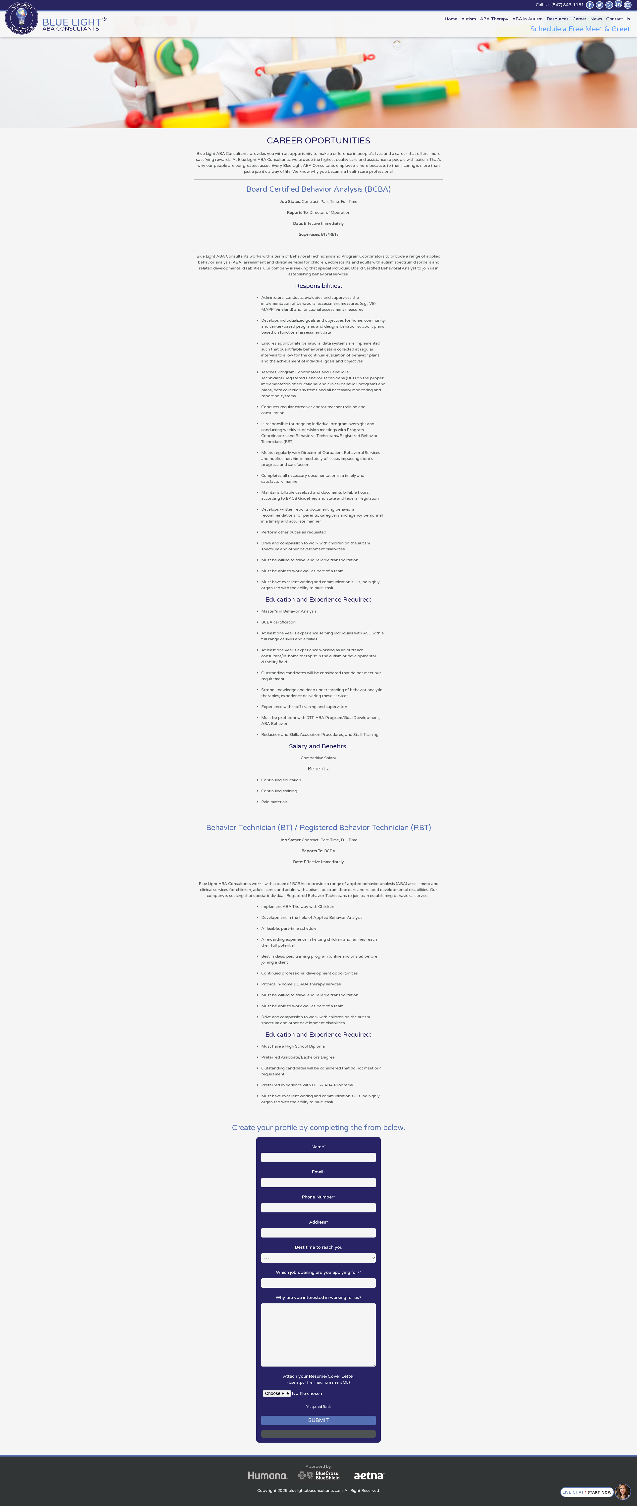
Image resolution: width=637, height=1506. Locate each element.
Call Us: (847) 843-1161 (560, 4)
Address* (318, 1222)
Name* (318, 1147)
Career (579, 19)
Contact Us (618, 19)
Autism (468, 19)
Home (451, 19)
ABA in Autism (527, 19)
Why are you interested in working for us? (318, 1297)
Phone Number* (318, 1197)
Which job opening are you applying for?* (318, 1272)
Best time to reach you (318, 1247)
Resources (558, 19)
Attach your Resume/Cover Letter (318, 1379)
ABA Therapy (494, 19)
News (596, 19)
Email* (318, 1172)
